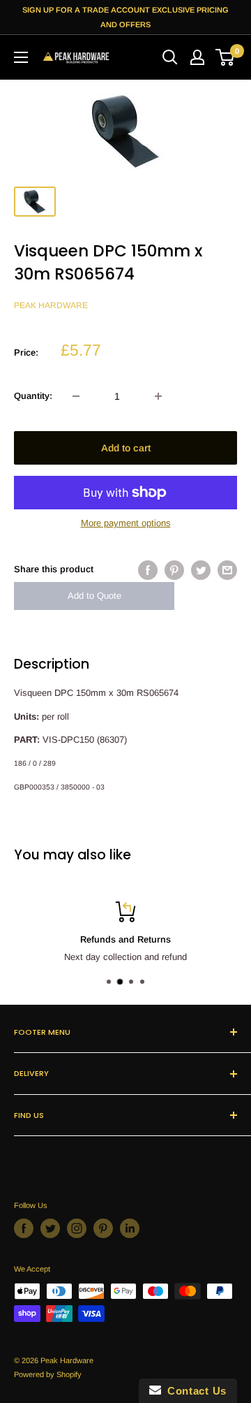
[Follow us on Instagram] (76, 1228)
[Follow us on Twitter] (50, 1228)
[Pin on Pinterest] (174, 570)
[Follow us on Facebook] (23, 1228)
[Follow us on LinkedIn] (129, 1228)
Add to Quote (94, 595)
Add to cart (126, 447)
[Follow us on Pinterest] (103, 1228)
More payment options (126, 523)
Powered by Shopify (48, 1374)
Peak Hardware (51, 305)
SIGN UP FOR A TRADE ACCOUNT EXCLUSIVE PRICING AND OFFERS (125, 17)
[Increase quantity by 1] (158, 396)
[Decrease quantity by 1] (76, 396)
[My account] (197, 57)
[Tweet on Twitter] (201, 570)
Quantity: (33, 396)
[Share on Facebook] (148, 570)
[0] (225, 57)
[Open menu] (21, 57)
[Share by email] (227, 570)
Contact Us (194, 1391)
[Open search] (170, 57)
